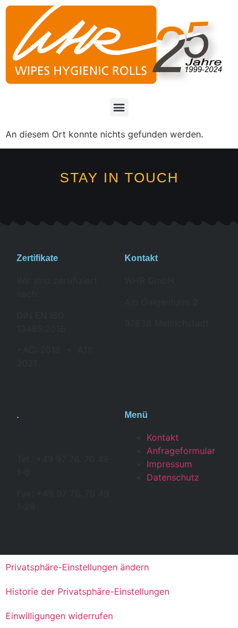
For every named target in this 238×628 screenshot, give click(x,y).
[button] (119, 107)
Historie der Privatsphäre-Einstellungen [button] (87, 591)
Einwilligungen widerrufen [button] (59, 615)
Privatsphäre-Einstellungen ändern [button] (77, 567)
